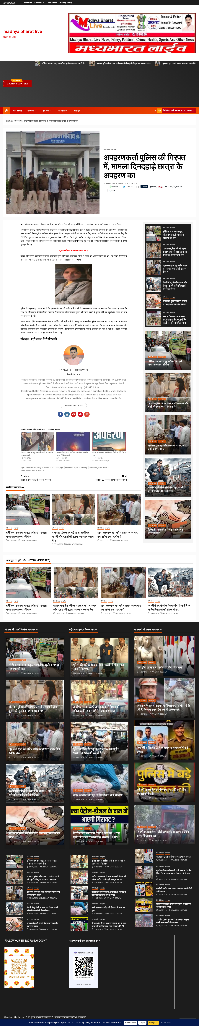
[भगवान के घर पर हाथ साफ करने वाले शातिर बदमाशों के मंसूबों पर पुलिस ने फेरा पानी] (153, 318)
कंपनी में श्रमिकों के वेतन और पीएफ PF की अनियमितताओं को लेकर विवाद (175, 285)
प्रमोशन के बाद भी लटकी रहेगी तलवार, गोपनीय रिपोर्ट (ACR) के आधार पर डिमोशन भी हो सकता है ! (174, 873)
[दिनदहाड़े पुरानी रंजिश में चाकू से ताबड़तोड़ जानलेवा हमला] (153, 301)
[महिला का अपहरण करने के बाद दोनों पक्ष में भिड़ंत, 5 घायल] (109, 441)
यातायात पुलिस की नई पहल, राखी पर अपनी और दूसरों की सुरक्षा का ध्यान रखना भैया (124, 63)
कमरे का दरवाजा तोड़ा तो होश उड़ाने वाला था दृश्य (98, 795)
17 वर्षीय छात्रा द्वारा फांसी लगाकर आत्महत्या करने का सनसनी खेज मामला (172, 921)
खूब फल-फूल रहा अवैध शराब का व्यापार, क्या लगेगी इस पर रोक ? (175, 268)
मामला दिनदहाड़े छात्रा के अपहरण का (32, 471)
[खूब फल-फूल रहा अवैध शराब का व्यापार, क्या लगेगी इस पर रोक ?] (119, 509)
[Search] (155, 110)
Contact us (39, 3)
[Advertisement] (114, 86)
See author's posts (74, 405)
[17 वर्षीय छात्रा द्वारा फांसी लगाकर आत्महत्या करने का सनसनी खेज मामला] (144, 920)
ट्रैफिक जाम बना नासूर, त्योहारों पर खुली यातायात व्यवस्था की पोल (63, 63)
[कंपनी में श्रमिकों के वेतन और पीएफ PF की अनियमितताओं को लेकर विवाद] (153, 284)
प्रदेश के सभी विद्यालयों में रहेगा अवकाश (36, 478)
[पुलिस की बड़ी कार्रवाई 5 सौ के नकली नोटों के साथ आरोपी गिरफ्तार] (79, 861)
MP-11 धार (17, 111)
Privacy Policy (65, 3)
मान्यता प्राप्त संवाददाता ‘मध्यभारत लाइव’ (70, 1017)
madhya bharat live (22, 31)
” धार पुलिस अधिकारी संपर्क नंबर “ (39, 1017)
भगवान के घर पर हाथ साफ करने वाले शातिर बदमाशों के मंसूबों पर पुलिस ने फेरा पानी (174, 319)
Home (9, 121)
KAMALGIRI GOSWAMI (115, 183)
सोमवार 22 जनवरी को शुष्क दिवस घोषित (111, 478)
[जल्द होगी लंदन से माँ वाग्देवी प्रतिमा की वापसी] (164, 656)
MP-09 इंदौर (78, 660)
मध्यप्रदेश (31, 111)
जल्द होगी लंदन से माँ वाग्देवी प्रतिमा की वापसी (159, 667)
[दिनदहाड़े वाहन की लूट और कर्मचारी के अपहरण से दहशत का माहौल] (37, 441)
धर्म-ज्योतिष (62, 111)
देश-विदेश (46, 111)
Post (137, 186)
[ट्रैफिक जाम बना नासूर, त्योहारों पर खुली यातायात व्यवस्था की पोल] (28, 509)
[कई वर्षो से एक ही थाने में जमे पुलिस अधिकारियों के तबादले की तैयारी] (144, 905)
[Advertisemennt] (132, 33)
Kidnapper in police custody (76, 468)
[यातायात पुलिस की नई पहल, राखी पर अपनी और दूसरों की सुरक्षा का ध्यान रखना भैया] (74, 509)
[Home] (6, 111)
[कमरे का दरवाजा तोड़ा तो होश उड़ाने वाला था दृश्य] (99, 783)
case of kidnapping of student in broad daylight (44, 468)
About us (28, 3)
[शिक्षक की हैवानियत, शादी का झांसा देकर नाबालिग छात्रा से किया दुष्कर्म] (73, 441)
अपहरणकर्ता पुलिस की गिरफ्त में (99, 468)
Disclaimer (52, 3)
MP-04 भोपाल (142, 662)
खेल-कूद (77, 111)
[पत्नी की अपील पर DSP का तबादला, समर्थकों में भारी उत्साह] (144, 889)
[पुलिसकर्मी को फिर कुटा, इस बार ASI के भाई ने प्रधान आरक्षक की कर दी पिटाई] (79, 893)
